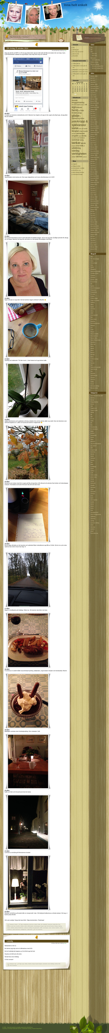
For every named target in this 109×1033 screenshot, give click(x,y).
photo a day (94, 477)
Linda (92, 329)
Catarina (93, 275)
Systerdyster (94, 375)
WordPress (30, 1027)
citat (92, 406)
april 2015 (93, 117)
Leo (92, 327)
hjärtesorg (76, 118)
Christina (93, 277)
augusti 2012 (94, 184)
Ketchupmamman (95, 323)
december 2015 (95, 103)
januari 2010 (94, 249)
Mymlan (93, 354)
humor (92, 437)
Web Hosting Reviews (78, 172)
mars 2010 (93, 245)
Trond (92, 383)
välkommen (30, 929)
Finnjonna (93, 290)
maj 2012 (93, 190)
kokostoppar (37, 926)
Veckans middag (95, 64)
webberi (85, 156)
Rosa (92, 361)
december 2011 (95, 201)
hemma (18, 926)
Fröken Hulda (94, 298)
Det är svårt (76, 53)
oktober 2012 (94, 180)
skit (80, 136)
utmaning (93, 518)
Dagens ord (94, 408)
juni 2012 (93, 188)
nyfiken (92, 470)
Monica (92, 352)
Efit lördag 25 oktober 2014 (17, 48)
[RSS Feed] (61, 39)
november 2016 (95, 88)
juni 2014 (93, 138)
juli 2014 (93, 136)
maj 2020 (93, 82)
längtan (40, 963)
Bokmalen (93, 58)
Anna (92, 261)
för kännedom (94, 429)
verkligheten (24, 929)
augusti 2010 (94, 234)
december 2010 (95, 226)
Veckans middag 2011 (97, 68)
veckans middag (95, 522)
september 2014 (95, 132)
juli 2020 (93, 78)
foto (59, 924)
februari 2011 (94, 222)
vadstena (9, 929)
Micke (92, 346)
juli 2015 (93, 111)
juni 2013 (93, 163)
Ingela (92, 306)
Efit (91, 49)
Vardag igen (76, 49)
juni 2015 (93, 113)
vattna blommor (16, 929)
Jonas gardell (94, 315)
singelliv (75, 136)
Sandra (92, 363)
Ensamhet (75, 55)
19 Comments (38, 929)
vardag (75, 150)
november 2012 (95, 178)
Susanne (93, 373)
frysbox (9, 926)
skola (83, 136)
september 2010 (95, 232)
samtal (92, 481)
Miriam (92, 348)
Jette (92, 313)
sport (92, 497)
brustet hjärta (76, 104)
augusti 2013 (94, 159)
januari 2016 (94, 101)
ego (15, 963)
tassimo (57, 927)
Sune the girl (94, 369)
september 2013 (95, 157)
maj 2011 (93, 215)
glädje (75, 115)
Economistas (94, 281)
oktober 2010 (94, 230)
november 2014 (95, 128)
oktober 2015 (94, 105)
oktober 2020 (94, 76)
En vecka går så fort (78, 51)
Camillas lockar (94, 273)
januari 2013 (94, 174)
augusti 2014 (94, 134)
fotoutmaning (94, 427)
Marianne (93, 342)
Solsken (82, 138)
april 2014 (93, 142)
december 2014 (95, 126)
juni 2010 (93, 238)
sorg (82, 140)
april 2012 (93, 192)
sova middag (51, 963)
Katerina (93, 321)
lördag (56, 926)
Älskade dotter (94, 388)
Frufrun (92, 296)
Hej (73, 47)
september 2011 (95, 207)
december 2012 (95, 176)
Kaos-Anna (93, 319)
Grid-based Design (77, 174)
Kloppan (93, 325)
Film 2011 (94, 53)
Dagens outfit (94, 410)
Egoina (92, 286)
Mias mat (93, 344)
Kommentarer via (78, 168)
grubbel (92, 433)
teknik (83, 143)
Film (92, 51)
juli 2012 (93, 186)
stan (50, 927)
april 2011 (93, 217)
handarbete (93, 435)
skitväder (93, 487)
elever (79, 107)
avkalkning (26, 924)
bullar (35, 924)
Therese (93, 379)
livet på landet (50, 926)
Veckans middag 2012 (97, 66)
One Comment (13, 965)
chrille (38, 924)
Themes (93, 377)
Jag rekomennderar (96, 443)
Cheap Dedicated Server (15, 1028)
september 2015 (95, 107)
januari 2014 (94, 149)
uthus (61, 927)
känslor (81, 125)
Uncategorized (94, 512)
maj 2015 (93, 115)
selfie (41, 927)
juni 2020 (93, 80)
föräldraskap (77, 113)
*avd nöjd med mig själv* (97, 395)
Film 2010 (94, 55)
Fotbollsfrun (94, 292)
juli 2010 (93, 236)
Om (92, 47)
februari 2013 (94, 172)
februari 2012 (94, 197)
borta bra (31, 924)
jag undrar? (93, 445)
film (79, 110)
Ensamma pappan (95, 288)
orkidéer (12, 927)
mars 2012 (93, 194)
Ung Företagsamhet (96, 514)
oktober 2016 (94, 90)
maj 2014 (93, 140)
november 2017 (95, 86)
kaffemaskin (30, 926)
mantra (92, 460)
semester (45, 963)
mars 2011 (93, 220)
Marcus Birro (94, 338)
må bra (74, 133)
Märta (92, 356)
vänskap (93, 527)
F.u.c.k (92, 418)
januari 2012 (94, 199)
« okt (75, 94)
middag (60, 926)
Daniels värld (94, 279)
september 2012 (95, 182)
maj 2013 (93, 165)
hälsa (26, 963)
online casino (94, 475)
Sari (92, 365)
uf (84, 146)
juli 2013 (93, 161)
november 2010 (95, 228)
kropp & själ (43, 926)
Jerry (92, 311)
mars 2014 (93, 144)
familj (54, 924)
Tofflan (74, 63)
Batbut (92, 267)
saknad (26, 927)
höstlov (22, 926)
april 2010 (93, 242)
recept (92, 479)
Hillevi (92, 304)
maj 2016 (93, 92)
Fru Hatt (93, 294)
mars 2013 (93, 169)
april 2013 (93, 167)
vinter (73, 157)
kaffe (25, 926)
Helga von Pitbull (95, 300)
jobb (74, 121)
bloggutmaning (78, 102)
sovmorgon (45, 927)
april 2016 (93, 94)
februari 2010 (94, 247)
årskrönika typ (94, 533)
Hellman (93, 302)
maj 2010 (93, 240)
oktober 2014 (94, 130)
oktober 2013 (94, 155)
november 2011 (95, 203)
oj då (92, 472)
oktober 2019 (94, 84)
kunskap (93, 452)
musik (85, 131)
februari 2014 (94, 147)
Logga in (75, 164)
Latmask (93, 458)
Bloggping (93, 269)
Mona (92, 350)
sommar (76, 140)
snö (78, 138)
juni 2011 (93, 213)
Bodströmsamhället (95, 271)
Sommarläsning (96, 60)
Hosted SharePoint (37, 1028)
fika (57, 924)
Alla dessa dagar (95, 258)
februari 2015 (94, 122)
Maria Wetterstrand (95, 340)
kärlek (75, 128)
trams (74, 146)
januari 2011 (94, 224)
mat (81, 131)
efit (41, 924)
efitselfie (45, 924)
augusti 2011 (94, 209)
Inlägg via (76, 166)
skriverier (74, 138)
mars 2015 (93, 119)
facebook (50, 924)
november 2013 (95, 153)
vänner (79, 156)
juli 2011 (93, 211)
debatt (92, 412)
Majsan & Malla (94, 333)
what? (92, 531)
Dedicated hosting (26, 1028)
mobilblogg (93, 466)
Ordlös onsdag (94, 62)
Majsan (92, 331)
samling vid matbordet (33, 927)
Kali (91, 317)
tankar (16, 924)
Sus (92, 371)
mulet (8, 927)
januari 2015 (94, 124)
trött (59, 963)
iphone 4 (93, 441)
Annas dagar (94, 263)
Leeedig (10, 941)
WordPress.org (77, 170)
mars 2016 (93, 97)
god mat (13, 926)
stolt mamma (94, 499)
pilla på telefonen (19, 927)
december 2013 (95, 151)
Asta (92, 265)
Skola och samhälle (96, 367)
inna (65, 50)
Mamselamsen (94, 336)
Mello (92, 464)
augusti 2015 (94, 109)
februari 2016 (94, 99)
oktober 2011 (94, 205)
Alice (92, 256)
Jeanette (93, 308)
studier (92, 502)
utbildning (76, 148)
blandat (74, 100)
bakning (93, 397)
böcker (83, 104)
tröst (78, 146)
